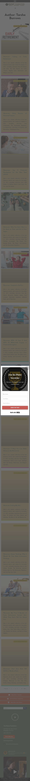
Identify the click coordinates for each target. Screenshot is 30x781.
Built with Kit (15, 412)
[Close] (27, 367)
